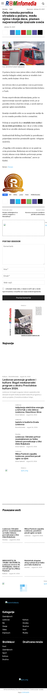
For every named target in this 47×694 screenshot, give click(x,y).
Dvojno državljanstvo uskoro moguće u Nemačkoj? (10, 214)
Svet (11, 9)
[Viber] (34, 32)
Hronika (4, 9)
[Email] (40, 32)
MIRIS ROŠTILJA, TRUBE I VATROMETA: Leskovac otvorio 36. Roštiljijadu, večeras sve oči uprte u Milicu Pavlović (11, 566)
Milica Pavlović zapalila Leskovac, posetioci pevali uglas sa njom (27, 456)
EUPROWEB (25, 692)
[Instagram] (24, 649)
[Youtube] (24, 653)
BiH (10, 195)
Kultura (4, 376)
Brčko (15, 195)
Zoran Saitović (20, 415)
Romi (27, 195)
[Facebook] (12, 32)
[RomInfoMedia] (21, 3)
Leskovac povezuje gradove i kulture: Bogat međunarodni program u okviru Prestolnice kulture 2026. (19, 384)
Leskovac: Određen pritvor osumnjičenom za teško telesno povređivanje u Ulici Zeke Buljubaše (28, 440)
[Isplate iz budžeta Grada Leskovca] (7, 424)
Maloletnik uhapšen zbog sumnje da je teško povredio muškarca (34, 563)
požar (21, 195)
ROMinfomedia (35, 195)
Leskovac (18, 405)
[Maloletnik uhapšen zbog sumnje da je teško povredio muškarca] (34, 551)
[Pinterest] (23, 32)
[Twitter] (18, 32)
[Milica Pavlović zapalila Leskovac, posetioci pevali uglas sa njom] (7, 456)
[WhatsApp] (29, 32)
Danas (10, 167)
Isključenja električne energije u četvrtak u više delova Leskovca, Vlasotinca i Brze (29, 409)
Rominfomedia (14, 376)
